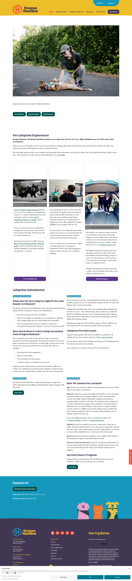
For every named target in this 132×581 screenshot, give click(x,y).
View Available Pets (30, 279)
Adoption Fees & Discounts (74, 296)
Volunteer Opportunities (57, 547)
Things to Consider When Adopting (22, 296)
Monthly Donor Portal (56, 559)
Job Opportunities (55, 545)
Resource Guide (75, 420)
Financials (53, 556)
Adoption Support (106, 245)
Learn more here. (107, 337)
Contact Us (100, 3)
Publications (54, 553)
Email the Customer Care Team (25, 489)
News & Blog (54, 550)
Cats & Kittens (19, 114)
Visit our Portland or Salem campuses (26, 210)
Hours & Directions (18, 562)
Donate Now (113, 12)
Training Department (97, 420)
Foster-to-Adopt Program (19, 378)
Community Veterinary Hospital (22, 554)
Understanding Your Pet (73, 378)
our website (61, 155)
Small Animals (48, 114)
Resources (90, 12)
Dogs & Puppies (33, 114)
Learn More (18, 393)
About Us (53, 542)
